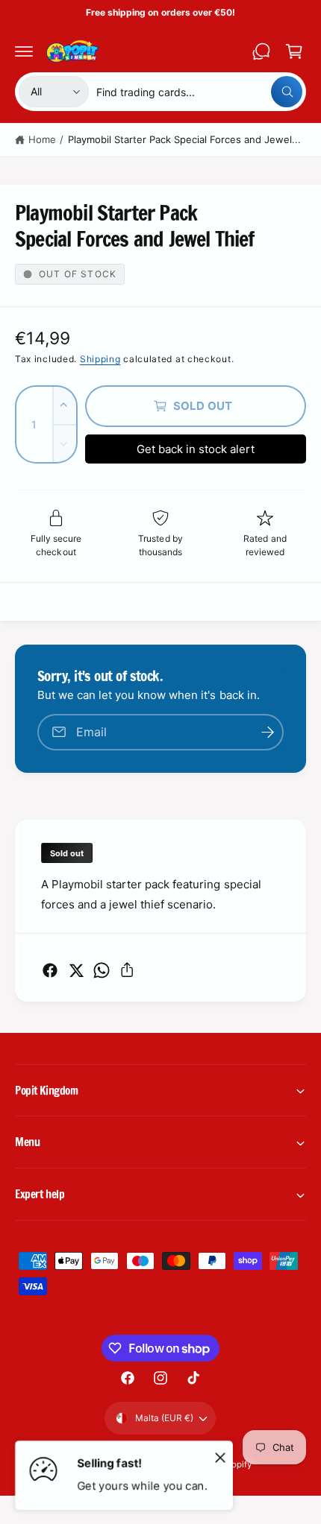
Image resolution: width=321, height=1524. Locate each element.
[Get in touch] (261, 51)
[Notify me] (267, 732)
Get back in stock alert (196, 449)
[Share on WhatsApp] (101, 970)
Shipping (100, 358)
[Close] (220, 1457)
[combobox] (199, 91)
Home (42, 139)
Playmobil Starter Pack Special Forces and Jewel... (185, 139)
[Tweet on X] (76, 970)
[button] (23, 51)
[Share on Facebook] (50, 970)
